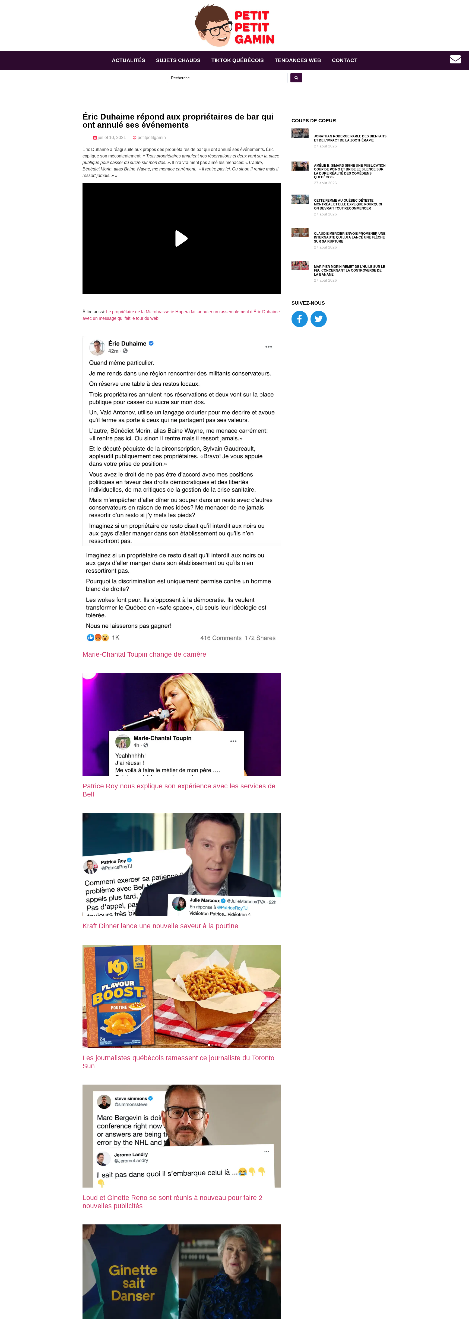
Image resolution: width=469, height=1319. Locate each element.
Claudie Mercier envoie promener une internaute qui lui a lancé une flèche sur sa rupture (349, 237)
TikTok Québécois (237, 60)
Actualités (128, 60)
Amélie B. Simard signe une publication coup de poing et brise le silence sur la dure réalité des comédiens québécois (350, 171)
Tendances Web (298, 60)
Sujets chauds (178, 60)
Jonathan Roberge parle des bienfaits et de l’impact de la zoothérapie (350, 138)
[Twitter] (318, 319)
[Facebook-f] (299, 319)
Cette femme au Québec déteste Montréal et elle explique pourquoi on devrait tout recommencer (348, 204)
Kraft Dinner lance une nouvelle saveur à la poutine (160, 926)
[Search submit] (296, 77)
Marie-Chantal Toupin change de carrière (144, 654)
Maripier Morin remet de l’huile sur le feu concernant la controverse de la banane (349, 270)
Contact (344, 60)
